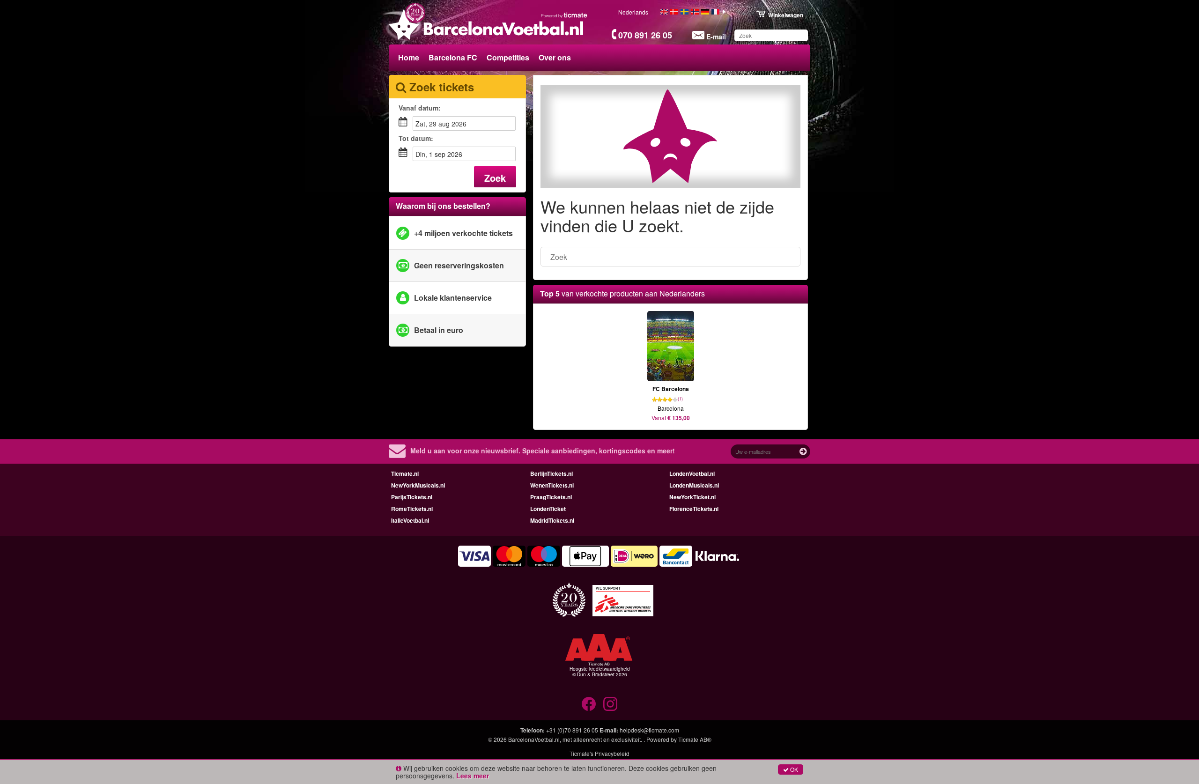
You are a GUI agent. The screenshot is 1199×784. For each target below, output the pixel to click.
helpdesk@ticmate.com (649, 730)
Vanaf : (420, 107)
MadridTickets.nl (552, 520)
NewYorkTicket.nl (692, 497)
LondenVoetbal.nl (692, 473)
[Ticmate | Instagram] (610, 704)
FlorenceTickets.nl (693, 508)
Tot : (416, 138)
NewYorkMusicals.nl (418, 485)
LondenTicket (548, 508)
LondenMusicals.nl (694, 485)
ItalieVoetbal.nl (410, 520)
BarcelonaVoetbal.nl (534, 739)
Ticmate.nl (405, 473)
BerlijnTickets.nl (551, 473)
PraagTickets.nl (551, 497)
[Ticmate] (564, 15)
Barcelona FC (453, 57)
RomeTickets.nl (412, 508)
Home (408, 57)
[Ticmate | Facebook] (589, 704)
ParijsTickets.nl (411, 497)
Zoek (495, 178)
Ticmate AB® (694, 739)
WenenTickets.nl (552, 485)
